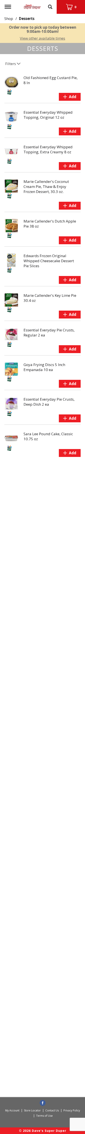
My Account (12, 1110)
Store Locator (32, 1110)
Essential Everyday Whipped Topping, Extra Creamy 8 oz (48, 149)
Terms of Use (44, 1116)
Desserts (26, 18)
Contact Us (52, 1110)
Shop (8, 18)
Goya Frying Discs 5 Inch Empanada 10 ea (44, 367)
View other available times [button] (42, 38)
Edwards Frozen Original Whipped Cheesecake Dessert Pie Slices (49, 260)
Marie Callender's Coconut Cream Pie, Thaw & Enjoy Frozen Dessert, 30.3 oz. (46, 186)
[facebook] (43, 1103)
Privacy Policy (71, 1110)
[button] (70, 97)
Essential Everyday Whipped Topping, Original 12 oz (48, 115)
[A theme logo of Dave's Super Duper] (32, 5)
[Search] (50, 5)
